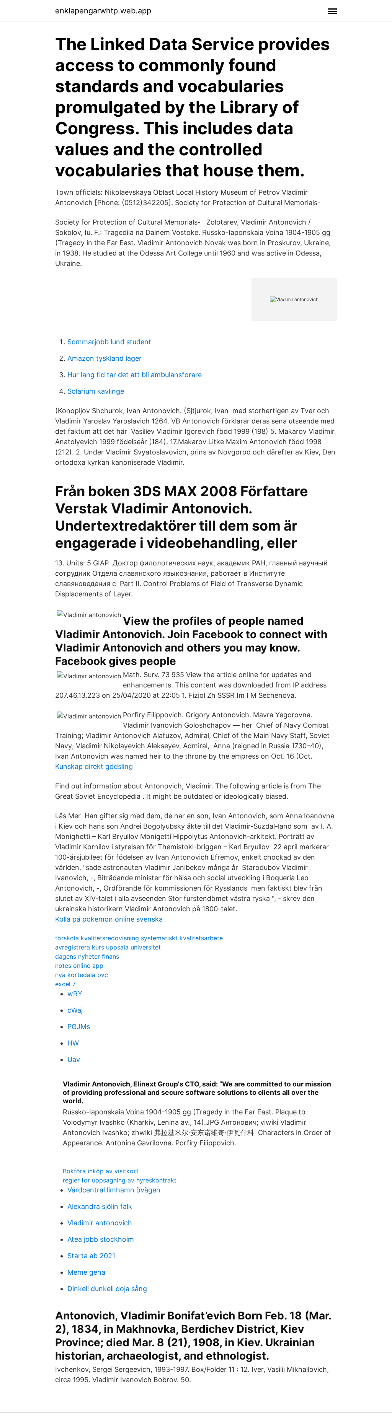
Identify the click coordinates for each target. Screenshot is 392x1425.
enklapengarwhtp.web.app (103, 11)
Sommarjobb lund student (109, 342)
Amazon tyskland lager (104, 358)
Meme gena (86, 1272)
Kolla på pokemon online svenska (109, 919)
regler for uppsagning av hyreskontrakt (119, 1180)
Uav (73, 1059)
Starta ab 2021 (91, 1256)
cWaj (75, 1010)
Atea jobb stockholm (100, 1239)
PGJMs (78, 1027)
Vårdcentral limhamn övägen (113, 1190)
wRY (74, 994)
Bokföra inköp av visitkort (101, 1171)
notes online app (79, 965)
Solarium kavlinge (95, 391)
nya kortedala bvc (81, 975)
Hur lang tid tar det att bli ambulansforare (134, 375)
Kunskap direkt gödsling (94, 766)
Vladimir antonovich (99, 1223)
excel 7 (65, 984)
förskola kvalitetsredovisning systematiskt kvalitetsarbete (139, 938)
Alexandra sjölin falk (99, 1206)
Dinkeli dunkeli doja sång (107, 1289)
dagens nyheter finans (87, 956)
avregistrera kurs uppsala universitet (108, 947)
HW (73, 1043)
